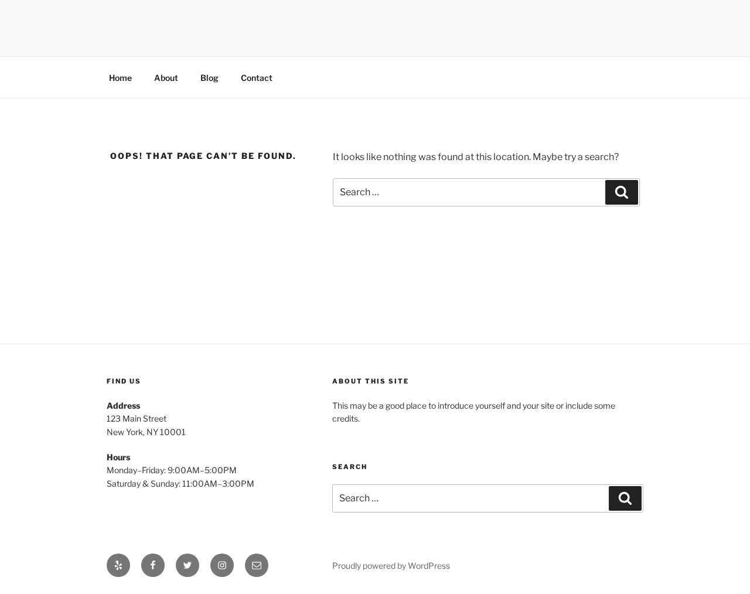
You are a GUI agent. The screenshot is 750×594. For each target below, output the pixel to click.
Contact (256, 78)
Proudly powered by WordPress (391, 566)
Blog (209, 78)
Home (120, 78)
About (166, 78)
